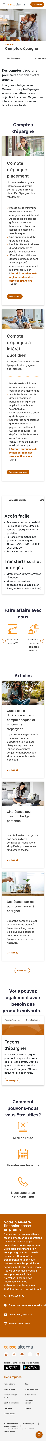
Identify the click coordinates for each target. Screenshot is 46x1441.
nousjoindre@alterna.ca (20, 1314)
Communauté (9, 1414)
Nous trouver (9, 1389)
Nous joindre (9, 1384)
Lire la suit (12, 770)
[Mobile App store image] (12, 1367)
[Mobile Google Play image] (31, 1367)
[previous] (4, 640)
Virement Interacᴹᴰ (12, 638)
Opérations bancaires (29, 1401)
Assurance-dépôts (11, 1426)
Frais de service (31, 1389)
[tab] (17, 500)
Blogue (28, 1408)
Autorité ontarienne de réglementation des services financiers (23, 453)
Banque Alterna (9, 1431)
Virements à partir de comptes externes (33, 638)
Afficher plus (22, 970)
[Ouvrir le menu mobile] (4, 4)
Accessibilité (29, 1429)
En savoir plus (12, 1081)
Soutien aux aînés (11, 1403)
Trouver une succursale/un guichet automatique (24, 1305)
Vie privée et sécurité (11, 1429)
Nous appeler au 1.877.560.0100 (23, 1189)
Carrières (8, 1408)
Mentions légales (29, 1424)
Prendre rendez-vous (18, 472)
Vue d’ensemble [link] (13, 58)
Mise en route (14, 296)
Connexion (37, 4)
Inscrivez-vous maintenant (27, 1289)
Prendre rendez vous (19, 1323)
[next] (42, 640)
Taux (27, 1384)
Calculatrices (30, 1395)
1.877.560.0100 (16, 1296)
